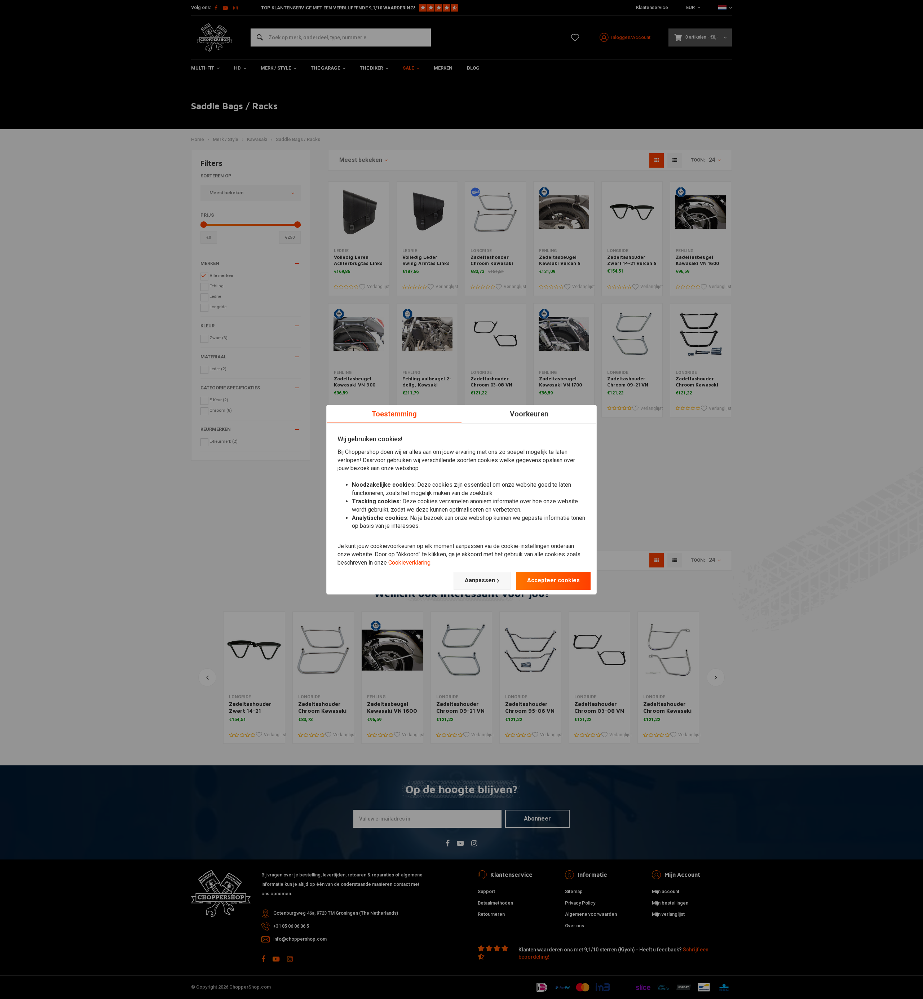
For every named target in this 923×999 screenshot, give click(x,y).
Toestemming (394, 413)
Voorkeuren (529, 413)
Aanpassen (480, 580)
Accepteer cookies (553, 580)
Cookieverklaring (409, 562)
